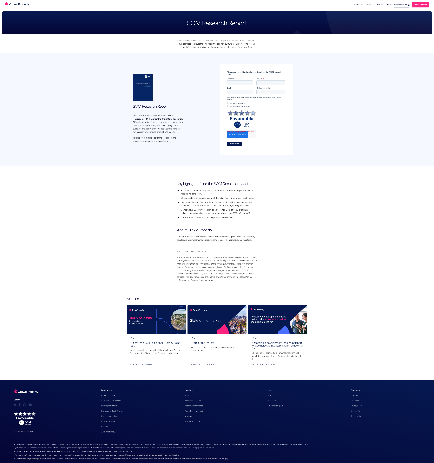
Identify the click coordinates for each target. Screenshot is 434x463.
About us (354, 395)
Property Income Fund (194, 411)
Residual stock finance (110, 416)
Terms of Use (356, 416)
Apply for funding (108, 432)
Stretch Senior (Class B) (194, 406)
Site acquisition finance (111, 400)
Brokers (104, 426)
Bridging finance (108, 395)
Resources (272, 400)
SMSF (187, 395)
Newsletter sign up (275, 406)
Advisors (188, 416)
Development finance (110, 406)
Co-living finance (108, 421)
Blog (269, 395)
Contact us (355, 400)
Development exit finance (112, 411)
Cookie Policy (356, 411)
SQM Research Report (194, 421)
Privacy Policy (356, 406)
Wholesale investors (193, 400)
